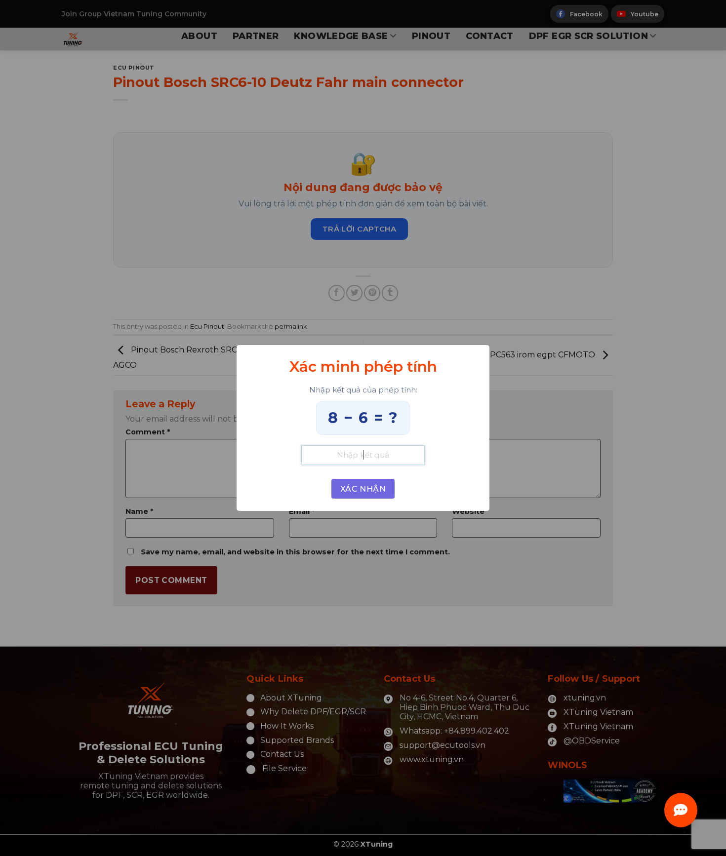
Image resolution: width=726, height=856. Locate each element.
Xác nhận (363, 489)
